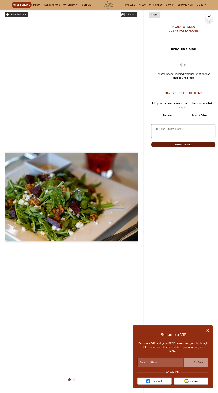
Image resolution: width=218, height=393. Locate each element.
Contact (87, 5)
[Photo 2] (74, 379)
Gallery (130, 5)
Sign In (170, 5)
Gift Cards (156, 5)
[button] (71, 5)
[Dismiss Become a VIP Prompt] (207, 330)
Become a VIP (186, 5)
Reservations (51, 5)
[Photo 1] (69, 379)
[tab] (167, 115)
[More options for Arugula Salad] (209, 16)
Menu (36, 5)
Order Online (21, 5)
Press (142, 5)
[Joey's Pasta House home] (109, 5)
